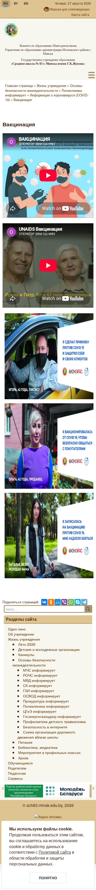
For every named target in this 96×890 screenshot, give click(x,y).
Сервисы (15, 778)
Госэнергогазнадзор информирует (52, 716)
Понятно (48, 877)
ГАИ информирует (38, 690)
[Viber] (64, 602)
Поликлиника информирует (46, 706)
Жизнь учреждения (51, 85)
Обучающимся (20, 762)
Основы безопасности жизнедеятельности (43, 88)
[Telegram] (84, 602)
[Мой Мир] (57, 602)
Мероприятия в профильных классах (49, 752)
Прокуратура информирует (46, 701)
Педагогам (17, 773)
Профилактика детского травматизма (54, 721)
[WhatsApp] (70, 602)
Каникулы (26, 654)
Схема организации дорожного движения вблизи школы (46, 734)
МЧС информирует (39, 670)
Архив (23, 757)
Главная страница (19, 85)
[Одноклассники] (51, 602)
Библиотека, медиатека (38, 747)
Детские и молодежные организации (49, 649)
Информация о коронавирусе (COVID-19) (46, 97)
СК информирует (37, 685)
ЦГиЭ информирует (39, 711)
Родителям (17, 768)
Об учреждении (21, 634)
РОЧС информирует (40, 675)
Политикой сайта (55, 852)
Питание (25, 742)
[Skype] (77, 602)
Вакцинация (23, 99)
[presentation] (3, 788)
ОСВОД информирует (41, 695)
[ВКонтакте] (44, 602)
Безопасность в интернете (45, 726)
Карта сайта (80, 14)
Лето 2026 (26, 644)
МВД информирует (39, 680)
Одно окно (17, 628)
